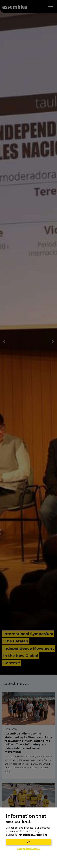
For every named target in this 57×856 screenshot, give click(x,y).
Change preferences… (28, 849)
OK (28, 842)
